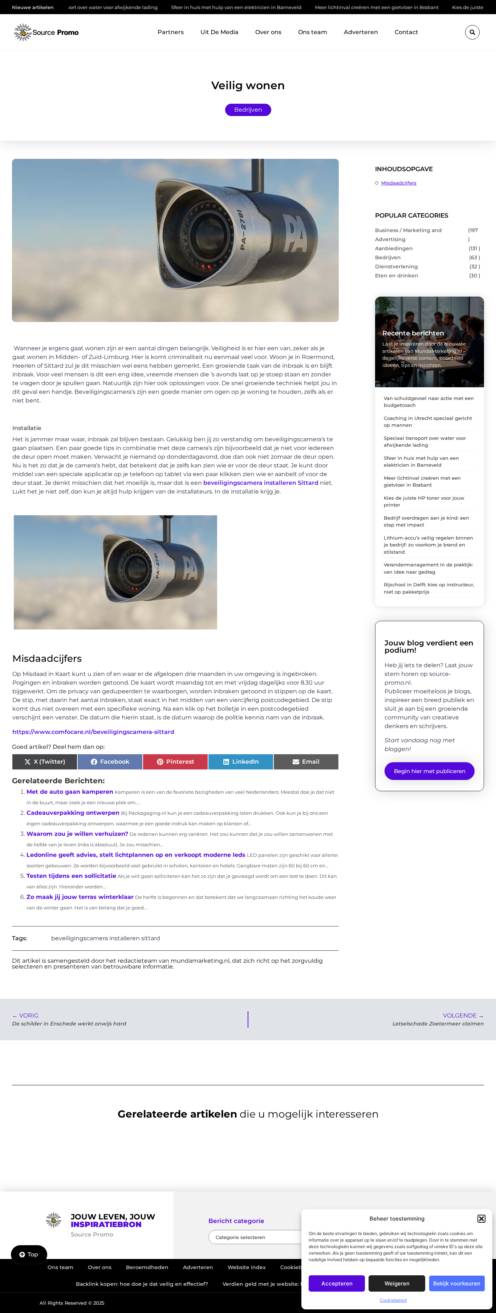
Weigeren (397, 1283)
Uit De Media (219, 32)
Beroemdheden (147, 1267)
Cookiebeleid (393, 1300)
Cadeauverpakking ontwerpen (73, 812)
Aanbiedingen (394, 248)
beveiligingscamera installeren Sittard (260, 482)
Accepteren (337, 1283)
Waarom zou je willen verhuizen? (77, 833)
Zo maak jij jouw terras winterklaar (80, 896)
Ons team (312, 32)
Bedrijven (248, 109)
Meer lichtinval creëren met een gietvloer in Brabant (339, 7)
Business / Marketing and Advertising (408, 234)
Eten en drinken (396, 275)
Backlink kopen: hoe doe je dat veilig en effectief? (142, 1284)
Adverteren (361, 32)
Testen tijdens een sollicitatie (71, 875)
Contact (406, 32)
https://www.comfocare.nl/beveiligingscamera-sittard (93, 731)
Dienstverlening (396, 266)
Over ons (268, 32)
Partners (171, 32)
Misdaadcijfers (398, 183)
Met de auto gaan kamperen (70, 791)
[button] (481, 1218)
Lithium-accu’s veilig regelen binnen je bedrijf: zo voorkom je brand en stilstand (428, 545)
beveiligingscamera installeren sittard (105, 938)
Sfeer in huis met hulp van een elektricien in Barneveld (199, 7)
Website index (247, 1267)
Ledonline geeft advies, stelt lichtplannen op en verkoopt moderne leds (136, 854)
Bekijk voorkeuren (456, 1283)
